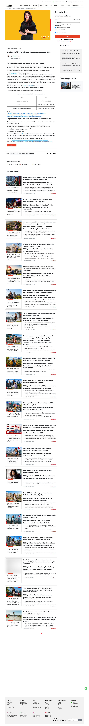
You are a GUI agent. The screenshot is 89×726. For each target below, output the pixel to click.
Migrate (35, 5)
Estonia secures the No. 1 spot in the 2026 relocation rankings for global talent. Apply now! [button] (38, 381)
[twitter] (50, 153)
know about (58, 22)
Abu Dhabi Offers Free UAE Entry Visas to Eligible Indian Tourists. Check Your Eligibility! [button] (38, 245)
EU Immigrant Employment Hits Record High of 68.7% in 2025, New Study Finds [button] (38, 404)
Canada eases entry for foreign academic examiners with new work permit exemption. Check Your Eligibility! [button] (39, 291)
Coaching (56, 5)
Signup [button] (70, 2)
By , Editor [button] (16, 56)
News (10, 8)
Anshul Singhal (15, 56)
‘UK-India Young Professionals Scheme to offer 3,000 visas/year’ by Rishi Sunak (30, 140)
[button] (12, 164)
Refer (62, 5)
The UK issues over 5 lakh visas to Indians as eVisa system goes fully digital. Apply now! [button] (39, 314)
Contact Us (80, 2)
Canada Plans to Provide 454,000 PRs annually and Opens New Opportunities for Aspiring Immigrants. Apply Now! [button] (39, 426)
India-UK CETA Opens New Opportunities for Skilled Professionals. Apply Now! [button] (37, 471)
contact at (58, 25)
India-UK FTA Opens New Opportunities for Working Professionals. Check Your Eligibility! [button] (37, 494)
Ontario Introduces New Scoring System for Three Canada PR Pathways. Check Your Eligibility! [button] (37, 449)
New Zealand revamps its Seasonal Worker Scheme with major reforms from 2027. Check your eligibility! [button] (39, 359)
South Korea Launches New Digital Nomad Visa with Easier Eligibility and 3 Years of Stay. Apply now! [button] (38, 538)
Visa (51, 5)
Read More (53, 193)
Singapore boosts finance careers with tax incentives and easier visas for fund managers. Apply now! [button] (39, 178)
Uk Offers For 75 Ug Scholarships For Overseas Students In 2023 (24, 8)
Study (46, 5)
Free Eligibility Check (25, 5)
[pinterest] (53, 153)
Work (41, 5)
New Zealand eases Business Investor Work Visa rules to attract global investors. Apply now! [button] (39, 609)
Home (6, 8)
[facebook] (51, 153)
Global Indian (75, 5)
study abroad (24, 133)
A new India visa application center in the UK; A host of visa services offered (24, 116)
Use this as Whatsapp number (63, 27)
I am (56, 19)
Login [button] (74, 2)
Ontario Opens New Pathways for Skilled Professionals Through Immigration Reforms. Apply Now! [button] (38, 681)
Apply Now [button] (11, 145)
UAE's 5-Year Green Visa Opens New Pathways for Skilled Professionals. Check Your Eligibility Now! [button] (39, 659)
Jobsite (68, 5)
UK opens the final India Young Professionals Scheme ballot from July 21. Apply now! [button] (39, 516)
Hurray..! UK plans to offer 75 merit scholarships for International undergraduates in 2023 (33, 141)
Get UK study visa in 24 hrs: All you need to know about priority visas (22, 115)
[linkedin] (55, 153)
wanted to (77, 19)
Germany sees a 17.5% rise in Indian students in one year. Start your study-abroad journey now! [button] (39, 223)
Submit (67, 36)
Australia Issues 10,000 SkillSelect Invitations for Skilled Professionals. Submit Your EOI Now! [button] (38, 709)
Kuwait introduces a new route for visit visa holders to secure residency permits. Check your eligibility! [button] (38, 337)
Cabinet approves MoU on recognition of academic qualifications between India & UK (26, 113)
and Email (57, 29)
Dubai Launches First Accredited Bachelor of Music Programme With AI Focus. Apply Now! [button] (37, 200)
